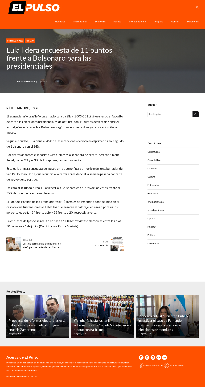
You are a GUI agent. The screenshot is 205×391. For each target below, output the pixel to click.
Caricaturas (154, 151)
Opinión (175, 21)
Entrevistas (153, 185)
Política (117, 21)
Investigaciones (137, 21)
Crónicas (152, 168)
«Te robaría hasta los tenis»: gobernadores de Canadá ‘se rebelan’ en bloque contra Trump (102, 325)
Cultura (151, 176)
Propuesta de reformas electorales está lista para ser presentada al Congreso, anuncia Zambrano (37, 325)
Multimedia (193, 21)
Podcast (152, 226)
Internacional (80, 21)
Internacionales (15, 41)
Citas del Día (154, 160)
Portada (30, 41)
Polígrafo (158, 21)
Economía (100, 21)
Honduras (60, 21)
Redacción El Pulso (26, 81)
